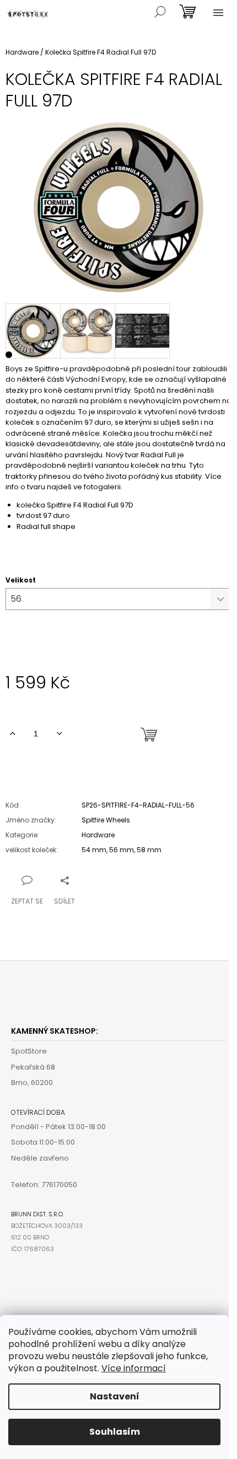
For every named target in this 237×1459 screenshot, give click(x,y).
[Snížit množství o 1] (59, 733)
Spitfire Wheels (106, 820)
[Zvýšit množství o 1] (12, 733)
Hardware (98, 835)
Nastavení (114, 1396)
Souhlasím (114, 1431)
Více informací (133, 1368)
